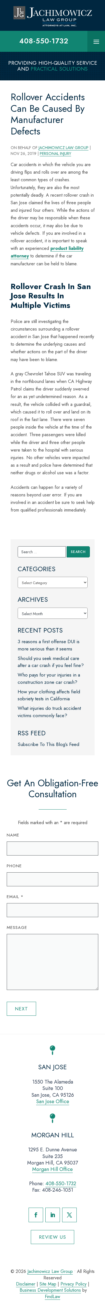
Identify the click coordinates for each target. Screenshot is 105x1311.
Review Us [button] (52, 1237)
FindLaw (52, 1296)
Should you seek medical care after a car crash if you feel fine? (51, 662)
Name (13, 835)
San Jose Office (52, 1101)
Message (17, 927)
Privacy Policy (73, 1284)
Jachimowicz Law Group (63, 147)
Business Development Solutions (50, 1290)
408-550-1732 (43, 41)
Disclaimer (25, 1284)
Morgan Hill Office (52, 1169)
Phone (14, 866)
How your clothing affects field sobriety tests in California (49, 695)
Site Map (47, 1284)
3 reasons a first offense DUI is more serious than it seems (49, 645)
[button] (96, 41)
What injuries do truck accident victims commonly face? (49, 712)
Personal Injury (55, 153)
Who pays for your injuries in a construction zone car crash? (49, 678)
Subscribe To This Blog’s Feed (48, 744)
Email (15, 897)
